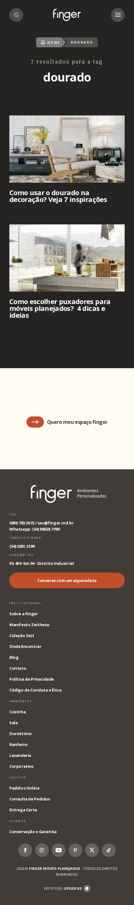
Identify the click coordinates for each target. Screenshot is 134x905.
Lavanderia (20, 755)
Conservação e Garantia (32, 831)
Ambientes (20, 701)
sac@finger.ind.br (55, 523)
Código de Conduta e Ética (35, 690)
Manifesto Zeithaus (29, 624)
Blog (13, 657)
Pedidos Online (24, 788)
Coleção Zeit (21, 635)
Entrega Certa (23, 810)
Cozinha (17, 712)
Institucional (25, 603)
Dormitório (20, 733)
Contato (17, 668)
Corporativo (21, 766)
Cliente (17, 821)
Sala (13, 722)
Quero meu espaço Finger (77, 422)
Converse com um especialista (67, 580)
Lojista (17, 777)
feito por (63, 888)
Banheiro (18, 744)
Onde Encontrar (25, 646)
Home (53, 42)
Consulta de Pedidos (29, 799)
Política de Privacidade (31, 679)
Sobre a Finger (23, 614)
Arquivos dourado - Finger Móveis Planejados (67, 15)
